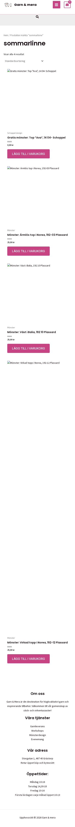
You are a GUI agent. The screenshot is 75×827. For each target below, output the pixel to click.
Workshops (37, 730)
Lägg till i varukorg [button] (28, 154)
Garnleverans (37, 726)
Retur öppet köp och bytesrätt (37, 762)
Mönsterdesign (37, 735)
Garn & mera (25, 4)
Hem (6, 35)
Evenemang (37, 739)
